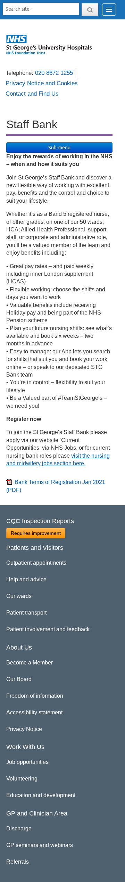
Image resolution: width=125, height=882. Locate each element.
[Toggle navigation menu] (109, 9)
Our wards (19, 596)
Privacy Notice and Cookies (42, 83)
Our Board (19, 679)
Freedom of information (34, 696)
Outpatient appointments (36, 563)
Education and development (40, 795)
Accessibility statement (34, 712)
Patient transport (26, 613)
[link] (52, 44)
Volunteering (22, 779)
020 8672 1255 (54, 73)
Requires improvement (36, 533)
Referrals (17, 862)
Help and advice (26, 579)
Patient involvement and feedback (48, 629)
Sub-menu (59, 147)
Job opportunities (27, 762)
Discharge (19, 828)
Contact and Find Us (32, 93)
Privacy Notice (24, 729)
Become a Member (29, 662)
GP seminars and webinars (39, 845)
